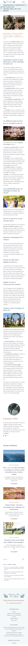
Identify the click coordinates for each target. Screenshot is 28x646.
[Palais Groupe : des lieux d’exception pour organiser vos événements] (14, 493)
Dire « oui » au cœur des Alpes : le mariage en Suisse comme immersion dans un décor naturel (14, 568)
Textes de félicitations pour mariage (14, 634)
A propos (14, 616)
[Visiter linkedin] (3, 436)
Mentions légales (14, 618)
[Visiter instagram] (5, 436)
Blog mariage (6, 33)
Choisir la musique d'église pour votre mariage (14, 627)
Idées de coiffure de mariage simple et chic (14, 635)
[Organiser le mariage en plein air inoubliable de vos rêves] (14, 409)
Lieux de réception (8, 35)
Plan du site (14, 620)
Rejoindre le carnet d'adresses (14, 615)
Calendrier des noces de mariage (14, 632)
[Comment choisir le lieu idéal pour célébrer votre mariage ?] (14, 528)
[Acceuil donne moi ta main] (9, 2)
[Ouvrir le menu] (23, 1)
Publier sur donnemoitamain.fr (14, 613)
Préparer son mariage (17, 33)
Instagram (14, 642)
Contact (14, 611)
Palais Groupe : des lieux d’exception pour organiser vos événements (14, 507)
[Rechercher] (23, 559)
